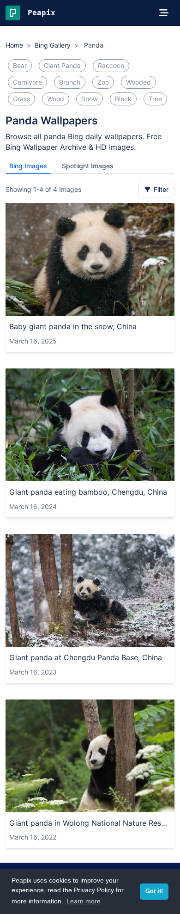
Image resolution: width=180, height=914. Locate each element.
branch (69, 82)
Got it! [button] (154, 891)
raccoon (111, 65)
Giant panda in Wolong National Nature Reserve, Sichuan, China (90, 823)
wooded (138, 82)
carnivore (27, 82)
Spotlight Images (88, 166)
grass (21, 99)
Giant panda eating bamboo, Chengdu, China (88, 492)
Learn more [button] (83, 901)
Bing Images (28, 166)
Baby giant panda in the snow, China (73, 326)
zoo (103, 82)
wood (55, 99)
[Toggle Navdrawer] (163, 13)
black (123, 99)
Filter (160, 189)
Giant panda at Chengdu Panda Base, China (85, 657)
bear (20, 65)
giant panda (62, 65)
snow (89, 99)
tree (155, 99)
